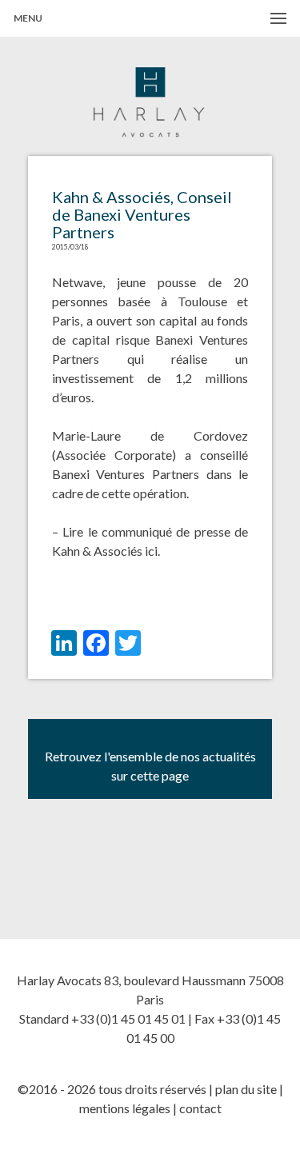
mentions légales (124, 1108)
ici (151, 550)
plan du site (246, 1088)
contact (200, 1108)
